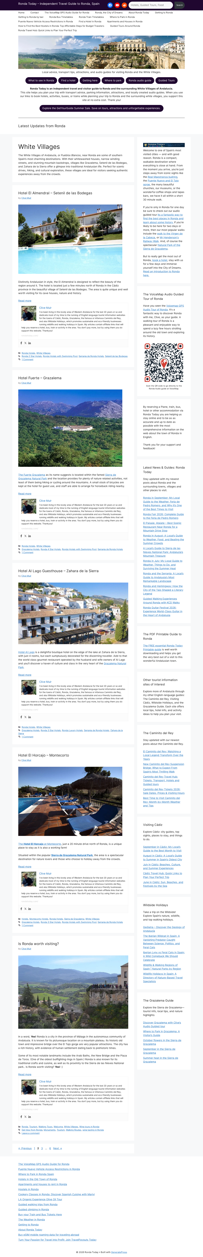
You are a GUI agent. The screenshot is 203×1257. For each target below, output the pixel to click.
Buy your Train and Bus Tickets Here (40, 1214)
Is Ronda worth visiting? (38, 944)
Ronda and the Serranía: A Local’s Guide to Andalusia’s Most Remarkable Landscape (163, 577)
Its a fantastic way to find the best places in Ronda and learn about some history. (163, 218)
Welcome (58, 1126)
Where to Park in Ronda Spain (36, 1174)
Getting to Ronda (164, 12)
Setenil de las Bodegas (116, 356)
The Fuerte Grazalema (31, 474)
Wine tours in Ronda (89, 1126)
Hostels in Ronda (28, 1189)
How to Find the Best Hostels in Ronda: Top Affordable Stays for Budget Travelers (61, 25)
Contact (34, 12)
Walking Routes (73, 1130)
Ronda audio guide (140, 80)
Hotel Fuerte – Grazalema (40, 378)
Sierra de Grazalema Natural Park (72, 855)
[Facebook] (21, 343)
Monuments (50, 1130)
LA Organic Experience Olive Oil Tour (40, 1199)
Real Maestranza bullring (162, 176)
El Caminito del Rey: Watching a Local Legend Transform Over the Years (163, 755)
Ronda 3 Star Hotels (51, 730)
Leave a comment (31, 1133)
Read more (24, 300)
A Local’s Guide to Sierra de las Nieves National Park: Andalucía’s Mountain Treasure (163, 552)
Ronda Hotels (28, 353)
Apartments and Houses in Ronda (124, 21)
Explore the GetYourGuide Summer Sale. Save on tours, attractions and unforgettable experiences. (101, 108)
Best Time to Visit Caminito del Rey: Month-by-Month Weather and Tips (161, 802)
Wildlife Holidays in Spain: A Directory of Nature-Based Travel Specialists (163, 977)
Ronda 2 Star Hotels (32, 356)
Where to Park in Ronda (122, 17)
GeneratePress (119, 1252)
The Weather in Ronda (31, 1219)
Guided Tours (166, 80)
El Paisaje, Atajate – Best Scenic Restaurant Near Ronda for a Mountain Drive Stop (162, 527)
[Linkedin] (29, 343)
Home (21, 12)
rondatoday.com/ (29, 335)
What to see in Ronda (41, 80)
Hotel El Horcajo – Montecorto (43, 755)
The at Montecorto (39, 843)
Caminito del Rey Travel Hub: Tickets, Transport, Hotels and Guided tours (161, 780)
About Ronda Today (139, 12)
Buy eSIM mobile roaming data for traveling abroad (48, 1234)
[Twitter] (25, 343)
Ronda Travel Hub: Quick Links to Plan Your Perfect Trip (47, 30)
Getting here (90, 80)
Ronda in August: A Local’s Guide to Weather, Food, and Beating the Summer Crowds (163, 539)
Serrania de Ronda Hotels (91, 356)
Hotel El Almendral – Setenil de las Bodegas (55, 193)
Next (57, 1148)
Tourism (33, 1126)
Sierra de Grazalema (74, 919)
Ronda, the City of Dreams (109, 12)
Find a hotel (68, 80)
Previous (25, 1148)
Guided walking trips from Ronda (38, 1204)
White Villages (43, 353)
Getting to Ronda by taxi (30, 17)
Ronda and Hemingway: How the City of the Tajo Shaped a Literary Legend (163, 590)
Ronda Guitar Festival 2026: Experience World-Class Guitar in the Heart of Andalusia (162, 611)
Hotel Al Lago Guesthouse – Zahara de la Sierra (58, 571)
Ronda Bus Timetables (61, 17)
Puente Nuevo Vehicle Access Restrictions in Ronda (45, 21)
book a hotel (159, 260)
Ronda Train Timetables (91, 17)
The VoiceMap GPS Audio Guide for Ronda (67, 12)
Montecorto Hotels (38, 919)
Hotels (25, 919)
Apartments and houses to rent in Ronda (42, 1184)
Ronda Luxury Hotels (72, 730)
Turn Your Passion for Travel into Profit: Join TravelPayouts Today (57, 1239)
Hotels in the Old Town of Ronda (37, 1179)
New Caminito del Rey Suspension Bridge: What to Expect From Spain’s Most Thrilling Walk (163, 768)
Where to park (113, 80)
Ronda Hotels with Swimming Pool (60, 356)
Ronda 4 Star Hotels (51, 549)
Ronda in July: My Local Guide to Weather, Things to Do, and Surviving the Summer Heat (162, 564)
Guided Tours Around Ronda (125, 25)
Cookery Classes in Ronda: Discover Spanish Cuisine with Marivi (56, 1194)
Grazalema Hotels (31, 549)
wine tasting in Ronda (93, 1130)
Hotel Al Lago (26, 652)
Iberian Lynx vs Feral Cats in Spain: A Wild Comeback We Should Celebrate (164, 956)
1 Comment (27, 359)
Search (179, 5)
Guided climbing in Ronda (33, 1209)
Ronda (25, 1126)
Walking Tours (45, 1126)
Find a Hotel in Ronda (90, 21)
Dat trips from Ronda (32, 1130)
